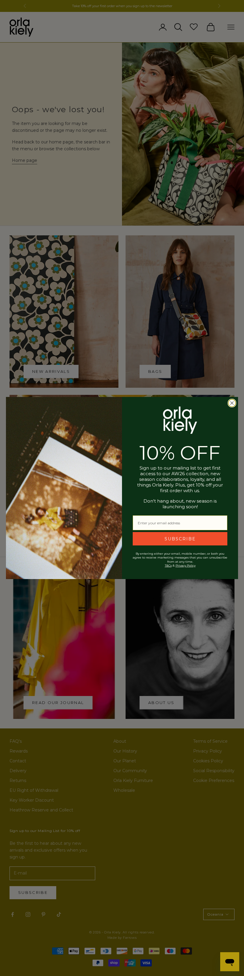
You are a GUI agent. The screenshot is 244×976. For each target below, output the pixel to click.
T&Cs (168, 565)
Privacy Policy (185, 565)
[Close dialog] (232, 403)
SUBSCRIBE (180, 539)
